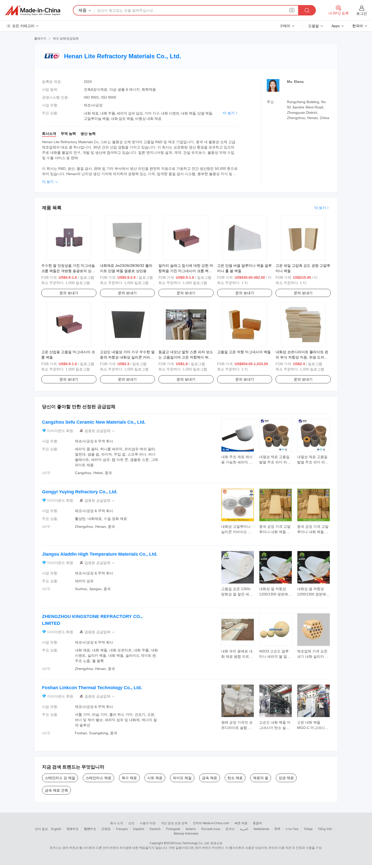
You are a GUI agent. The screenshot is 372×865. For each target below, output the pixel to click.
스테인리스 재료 (98, 778)
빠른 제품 (241, 823)
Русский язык (210, 829)
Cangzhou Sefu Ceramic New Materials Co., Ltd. (94, 422)
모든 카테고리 (23, 26)
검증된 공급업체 (100, 431)
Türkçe (308, 829)
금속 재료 (209, 778)
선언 (131, 823)
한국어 (230, 829)
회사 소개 (116, 823)
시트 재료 (154, 778)
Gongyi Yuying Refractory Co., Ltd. (79, 491)
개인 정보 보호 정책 (174, 823)
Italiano (190, 829)
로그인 (361, 13)
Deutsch (155, 829)
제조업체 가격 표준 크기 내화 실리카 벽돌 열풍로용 (312, 656)
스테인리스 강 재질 (60, 778)
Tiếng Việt (325, 829)
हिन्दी (277, 829)
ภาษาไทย (291, 829)
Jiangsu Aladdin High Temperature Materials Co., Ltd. (99, 554)
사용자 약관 (148, 823)
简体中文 (73, 829)
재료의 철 (260, 778)
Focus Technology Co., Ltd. (191, 843)
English (56, 829)
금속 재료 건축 (56, 790)
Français (122, 829)
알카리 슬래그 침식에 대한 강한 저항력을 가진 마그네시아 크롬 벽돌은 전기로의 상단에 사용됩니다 (185, 271)
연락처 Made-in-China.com (211, 823)
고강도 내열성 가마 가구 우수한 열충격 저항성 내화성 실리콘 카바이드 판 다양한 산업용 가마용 (127, 357)
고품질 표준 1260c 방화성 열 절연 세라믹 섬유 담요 (237, 594)
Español (138, 829)
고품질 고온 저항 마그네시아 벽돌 (244, 352)
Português (173, 829)
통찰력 (257, 823)
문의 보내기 (68, 293)
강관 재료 (286, 778)
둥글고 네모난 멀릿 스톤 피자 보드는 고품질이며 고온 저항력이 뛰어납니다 (185, 357)
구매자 (285, 26)
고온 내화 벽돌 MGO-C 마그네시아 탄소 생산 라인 (312, 727)
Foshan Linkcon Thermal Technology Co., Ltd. (92, 687)
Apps (336, 26)
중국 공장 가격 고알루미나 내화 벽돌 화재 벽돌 (275, 531)
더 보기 (229, 113)
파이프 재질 (182, 778)
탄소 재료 (235, 778)
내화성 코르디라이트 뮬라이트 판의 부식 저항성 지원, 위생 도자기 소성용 (302, 357)
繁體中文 (90, 829)
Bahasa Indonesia (186, 833)
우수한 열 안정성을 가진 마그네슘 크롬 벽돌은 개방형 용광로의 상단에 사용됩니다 (68, 271)
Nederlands (261, 829)
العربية (244, 829)
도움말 (313, 26)
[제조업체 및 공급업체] (32, 10)
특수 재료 (129, 778)
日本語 (106, 829)
